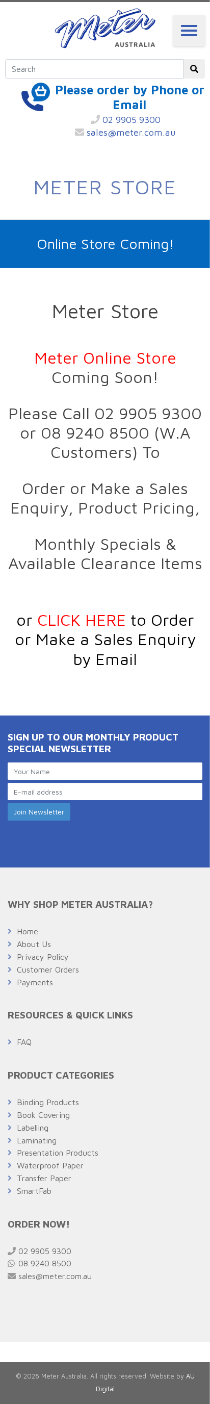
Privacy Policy (43, 956)
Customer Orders (48, 969)
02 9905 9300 (130, 119)
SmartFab (34, 1190)
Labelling (32, 1127)
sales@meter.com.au (130, 132)
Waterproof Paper (50, 1165)
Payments (35, 982)
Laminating (37, 1140)
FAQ (24, 1041)
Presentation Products (57, 1152)
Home (27, 931)
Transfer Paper (44, 1178)
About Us (34, 944)
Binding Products (48, 1102)
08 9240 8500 (43, 1263)
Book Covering (43, 1114)
